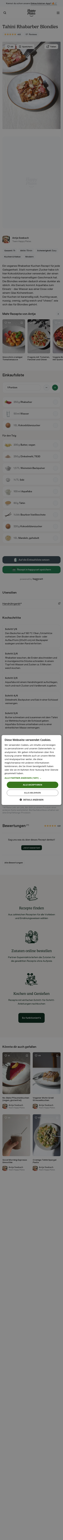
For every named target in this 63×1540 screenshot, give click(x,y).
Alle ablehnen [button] (32, 792)
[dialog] (31, 770)
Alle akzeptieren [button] (32, 784)
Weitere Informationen (36, 773)
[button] (31, 778)
